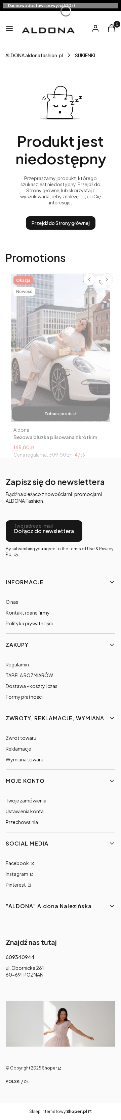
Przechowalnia (22, 822)
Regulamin (17, 664)
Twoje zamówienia (26, 800)
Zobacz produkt (60, 413)
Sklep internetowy (58, 1111)
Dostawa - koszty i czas (31, 686)
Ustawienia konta (25, 811)
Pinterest (16, 885)
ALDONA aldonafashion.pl (34, 55)
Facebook (18, 863)
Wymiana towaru (24, 759)
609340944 (20, 957)
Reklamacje (18, 749)
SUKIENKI (85, 55)
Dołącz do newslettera (44, 530)
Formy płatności (24, 697)
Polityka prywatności (29, 623)
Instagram (17, 874)
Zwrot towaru (21, 738)
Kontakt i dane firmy (28, 613)
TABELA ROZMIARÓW (29, 675)
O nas (12, 602)
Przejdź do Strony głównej (61, 223)
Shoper (49, 1067)
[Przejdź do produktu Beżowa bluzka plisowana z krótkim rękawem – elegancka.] (60, 347)
